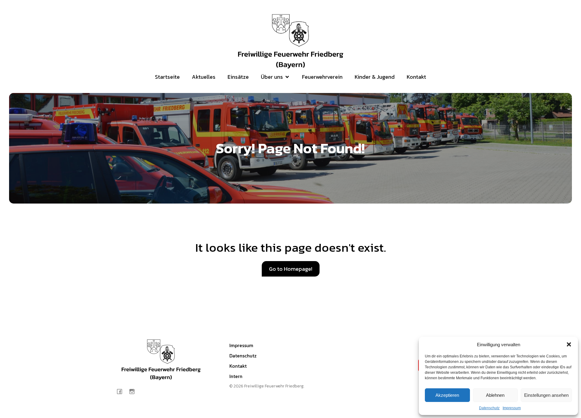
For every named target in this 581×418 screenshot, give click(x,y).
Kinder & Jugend (375, 77)
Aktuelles (203, 77)
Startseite (167, 77)
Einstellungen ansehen (546, 395)
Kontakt (416, 77)
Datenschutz (489, 408)
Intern (235, 376)
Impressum (512, 408)
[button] (569, 344)
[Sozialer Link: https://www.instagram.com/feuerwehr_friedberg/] (134, 391)
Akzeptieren (447, 395)
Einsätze (238, 77)
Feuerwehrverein (322, 77)
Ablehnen (495, 395)
